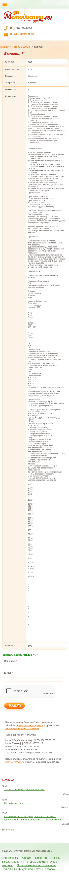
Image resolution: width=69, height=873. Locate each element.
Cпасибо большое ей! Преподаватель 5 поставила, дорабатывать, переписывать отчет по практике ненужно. (33, 818)
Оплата (26, 857)
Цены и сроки (10, 857)
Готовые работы (21, 46)
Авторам (50, 869)
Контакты (7, 865)
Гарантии (41, 857)
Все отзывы (8, 829)
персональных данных (30, 725)
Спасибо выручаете (14, 803)
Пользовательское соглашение (36, 865)
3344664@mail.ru (22, 34)
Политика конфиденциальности (21, 869)
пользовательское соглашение (22, 728)
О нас (53, 861)
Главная (4, 46)
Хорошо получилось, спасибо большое (24, 789)
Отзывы (55, 857)
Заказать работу (12, 861)
